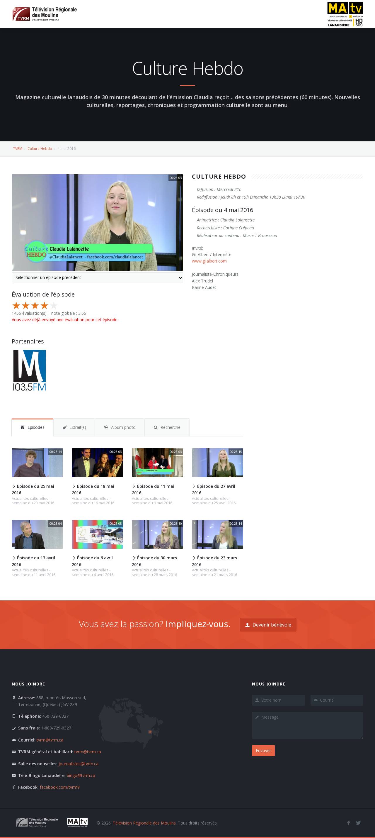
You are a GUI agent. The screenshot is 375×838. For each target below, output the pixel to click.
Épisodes (36, 427)
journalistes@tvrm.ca (78, 763)
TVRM (17, 148)
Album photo (123, 427)
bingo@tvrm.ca (81, 775)
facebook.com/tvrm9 (60, 787)
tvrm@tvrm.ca (50, 740)
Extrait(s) (77, 427)
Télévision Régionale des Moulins (144, 823)
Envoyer (263, 750)
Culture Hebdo (40, 148)
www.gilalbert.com (209, 261)
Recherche (170, 427)
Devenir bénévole (271, 625)
